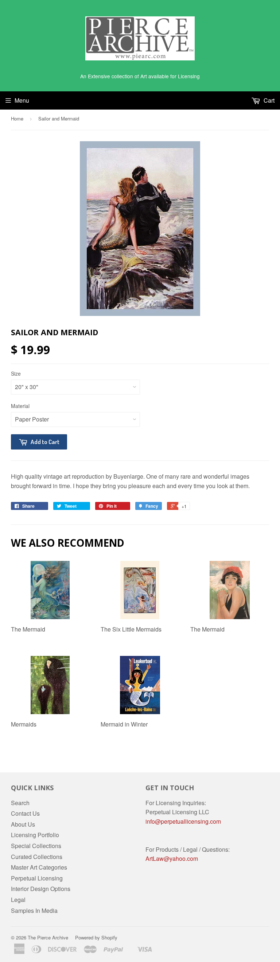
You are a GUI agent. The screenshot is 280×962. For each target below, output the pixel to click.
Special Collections (36, 846)
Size (16, 373)
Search (20, 803)
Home (17, 118)
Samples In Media (34, 910)
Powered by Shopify (96, 937)
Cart (268, 100)
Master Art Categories (39, 867)
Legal (18, 899)
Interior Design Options (40, 888)
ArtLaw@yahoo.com (171, 858)
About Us (23, 824)
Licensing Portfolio (35, 835)
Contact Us (25, 813)
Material (20, 405)
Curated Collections (36, 856)
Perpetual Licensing (37, 878)
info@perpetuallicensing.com (183, 821)
